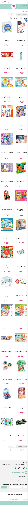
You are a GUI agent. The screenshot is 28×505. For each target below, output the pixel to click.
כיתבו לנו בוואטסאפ (6, 503)
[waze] (16, 468)
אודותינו (19, 497)
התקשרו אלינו (20, 503)
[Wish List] (8, 2)
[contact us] (13, 468)
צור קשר (9, 497)
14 (14, 18)
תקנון (14, 497)
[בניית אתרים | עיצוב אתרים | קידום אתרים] (14, 499)
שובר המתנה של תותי (18, 472)
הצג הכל (25, 450)
